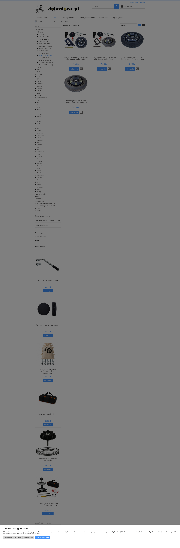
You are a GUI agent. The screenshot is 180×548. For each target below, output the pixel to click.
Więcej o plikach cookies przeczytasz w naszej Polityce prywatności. (21, 533)
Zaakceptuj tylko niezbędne (12, 537)
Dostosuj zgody (28, 537)
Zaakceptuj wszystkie (42, 537)
